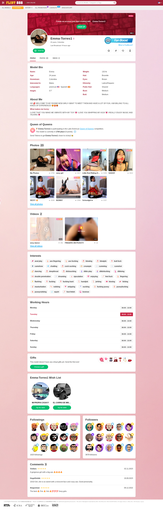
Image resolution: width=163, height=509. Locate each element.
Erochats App (67, 8)
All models (6, 8)
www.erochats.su (26, 501)
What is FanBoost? (125, 45)
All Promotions (41, 8)
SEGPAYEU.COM (51, 501)
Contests (53, 8)
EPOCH (41, 501)
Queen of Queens (87, 129)
